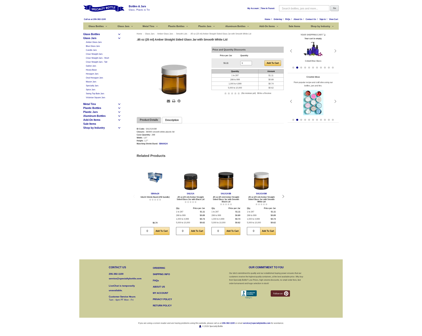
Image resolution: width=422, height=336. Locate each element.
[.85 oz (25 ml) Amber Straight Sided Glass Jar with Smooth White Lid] (261, 177)
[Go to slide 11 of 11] (333, 68)
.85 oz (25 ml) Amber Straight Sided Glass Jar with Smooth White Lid (261, 199)
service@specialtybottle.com (125, 278)
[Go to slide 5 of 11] (309, 68)
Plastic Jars (204, 26)
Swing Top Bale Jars (95, 93)
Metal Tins (148, 26)
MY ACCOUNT (160, 293)
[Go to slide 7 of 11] (317, 68)
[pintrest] (280, 293)
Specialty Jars (92, 86)
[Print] (173, 101)
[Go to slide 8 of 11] (321, 68)
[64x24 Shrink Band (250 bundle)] (155, 177)
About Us (298, 19)
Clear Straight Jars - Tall (96, 62)
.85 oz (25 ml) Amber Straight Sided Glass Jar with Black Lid (190, 198)
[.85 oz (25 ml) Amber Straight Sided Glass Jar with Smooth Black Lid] (226, 177)
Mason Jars (91, 82)
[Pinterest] (179, 101)
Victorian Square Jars (95, 97)
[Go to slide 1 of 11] (293, 68)
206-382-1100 (228, 323)
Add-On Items (267, 26)
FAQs (288, 19)
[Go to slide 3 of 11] (301, 68)
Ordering (278, 19)
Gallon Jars (91, 66)
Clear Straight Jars (94, 54)
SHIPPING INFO (161, 274)
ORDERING (159, 268)
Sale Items (294, 26)
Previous (134, 196)
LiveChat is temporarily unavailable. (122, 288)
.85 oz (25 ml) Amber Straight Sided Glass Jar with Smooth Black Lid (226, 199)
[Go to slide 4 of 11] (305, 68)
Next (283, 196)
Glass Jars (123, 26)
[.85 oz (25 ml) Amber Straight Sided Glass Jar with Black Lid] (190, 177)
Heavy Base (91, 70)
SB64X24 (163, 144)
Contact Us (311, 19)
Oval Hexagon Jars (94, 78)
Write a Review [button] (264, 93)
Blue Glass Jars (93, 46)
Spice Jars (90, 89)
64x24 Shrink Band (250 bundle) (155, 197)
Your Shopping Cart (312, 35)
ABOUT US (159, 286)
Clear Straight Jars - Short (97, 58)
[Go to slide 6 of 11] (313, 68)
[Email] (168, 101)
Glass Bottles (96, 26)
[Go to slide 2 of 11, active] (297, 68)
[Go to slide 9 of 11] (325, 68)
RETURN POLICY (162, 305)
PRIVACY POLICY (162, 299)
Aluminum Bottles (235, 26)
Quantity (244, 55)
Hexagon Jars (92, 74)
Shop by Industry (320, 26)
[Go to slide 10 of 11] (329, 68)
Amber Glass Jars (94, 42)
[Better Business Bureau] (249, 294)
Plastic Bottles (176, 26)
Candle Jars (91, 50)
